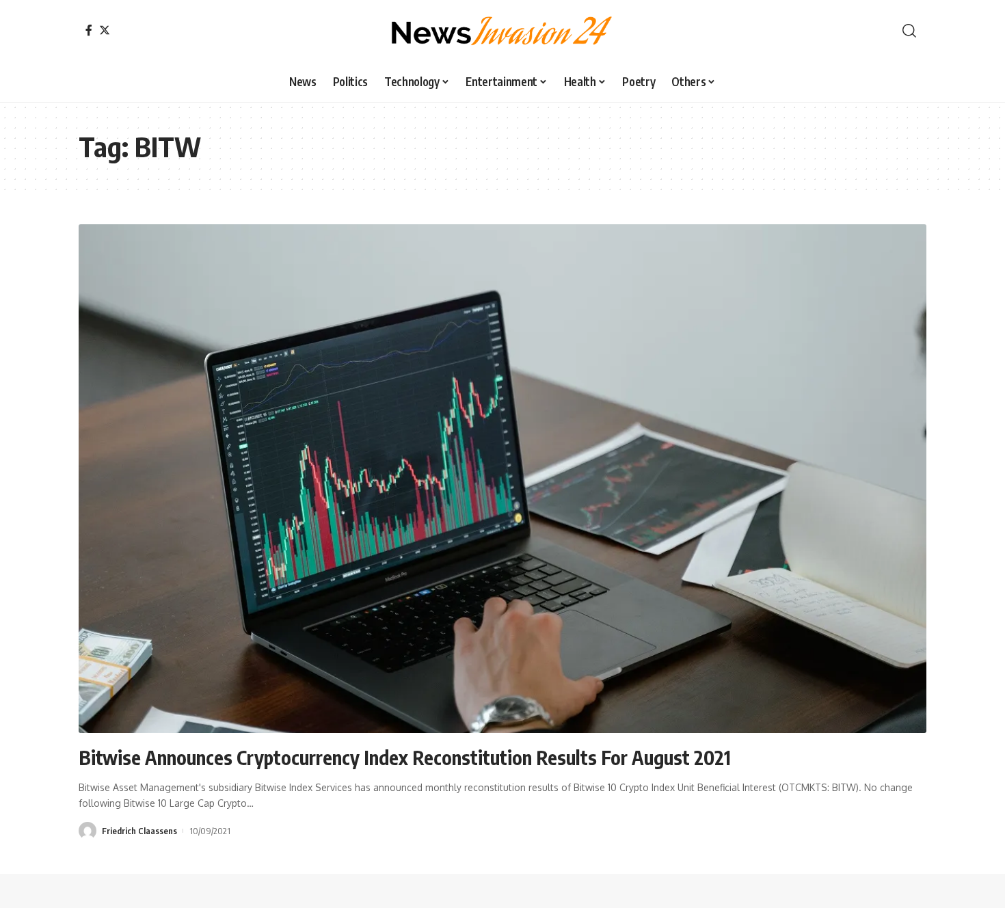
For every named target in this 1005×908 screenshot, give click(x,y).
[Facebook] (89, 30)
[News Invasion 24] (502, 30)
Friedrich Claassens (139, 830)
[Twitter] (104, 30)
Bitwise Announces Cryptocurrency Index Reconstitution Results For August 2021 (405, 757)
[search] (909, 30)
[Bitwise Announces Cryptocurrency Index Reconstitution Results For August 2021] (502, 478)
